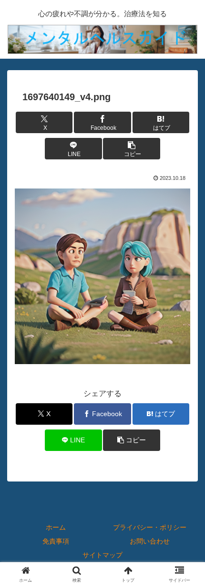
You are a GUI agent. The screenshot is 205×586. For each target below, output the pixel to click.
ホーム (56, 527)
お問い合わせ (150, 541)
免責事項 (55, 541)
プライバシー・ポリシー (149, 527)
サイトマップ (102, 555)
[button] (131, 148)
